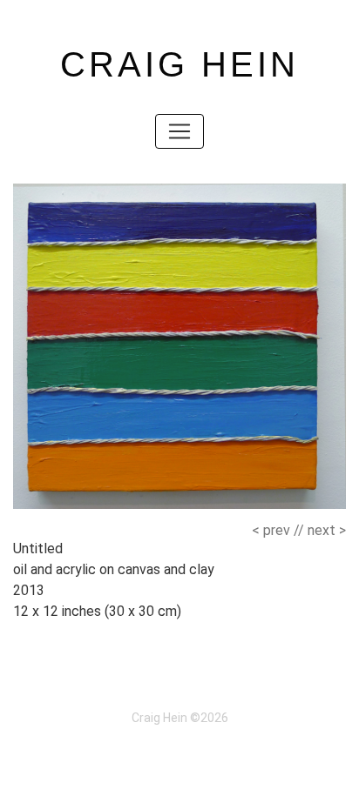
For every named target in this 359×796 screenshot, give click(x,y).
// (278, 530)
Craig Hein (179, 64)
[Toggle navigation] (179, 131)
